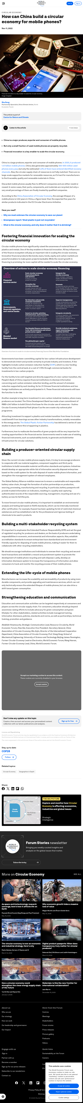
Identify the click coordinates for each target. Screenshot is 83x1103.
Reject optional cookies (64, 1092)
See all (77, 874)
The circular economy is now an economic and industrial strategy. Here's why (21, 944)
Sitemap (41, 1094)
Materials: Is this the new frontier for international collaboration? (59, 984)
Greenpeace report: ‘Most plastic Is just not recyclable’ (29, 220)
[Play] (5, 128)
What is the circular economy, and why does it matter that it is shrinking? (37, 225)
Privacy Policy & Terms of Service (41, 1090)
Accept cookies (41, 684)
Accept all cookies (64, 1086)
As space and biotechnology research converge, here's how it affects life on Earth (19, 906)
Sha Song (5, 102)
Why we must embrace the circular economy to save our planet (32, 215)
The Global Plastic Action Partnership (37, 422)
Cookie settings (64, 1097)
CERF (52, 365)
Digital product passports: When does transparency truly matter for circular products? (59, 945)
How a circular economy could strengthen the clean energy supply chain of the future (21, 985)
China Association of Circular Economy (34, 196)
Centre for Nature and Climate (16, 117)
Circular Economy (12, 12)
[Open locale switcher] (3, 1096)
